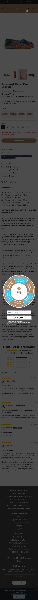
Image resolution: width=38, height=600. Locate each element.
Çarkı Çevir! (19, 317)
